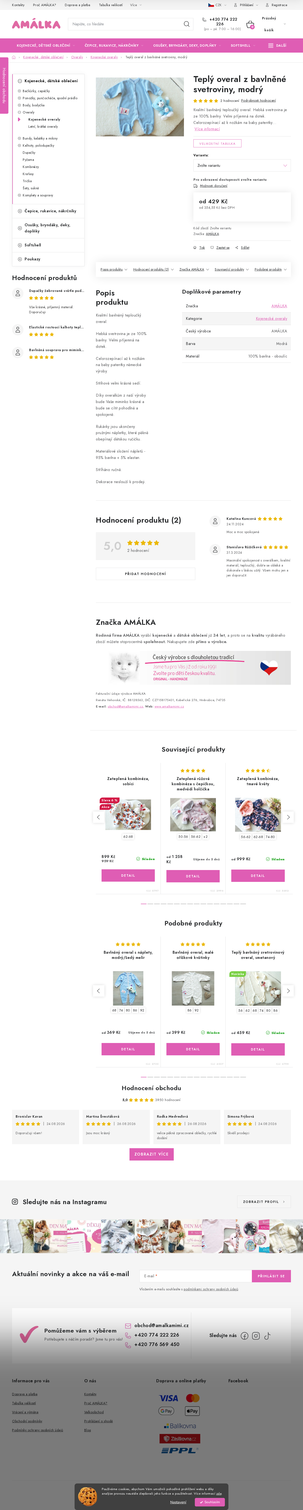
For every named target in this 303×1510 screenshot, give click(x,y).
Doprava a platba (77, 5)
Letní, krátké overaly (43, 126)
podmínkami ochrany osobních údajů (211, 1289)
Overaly (29, 112)
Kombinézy (31, 166)
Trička (27, 181)
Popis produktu (112, 269)
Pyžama (28, 159)
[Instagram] (256, 1336)
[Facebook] (244, 1336)
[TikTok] (267, 1336)
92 (142, 1010)
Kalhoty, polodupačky (38, 145)
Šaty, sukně (31, 188)
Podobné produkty (268, 269)
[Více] (277, 45)
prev (98, 817)
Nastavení (178, 1502)
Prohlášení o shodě (98, 1421)
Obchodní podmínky (27, 1421)
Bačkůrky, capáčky (36, 91)
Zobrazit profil (261, 1201)
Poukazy (32, 259)
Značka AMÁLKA (191, 269)
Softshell (33, 245)
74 (121, 1010)
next (288, 817)
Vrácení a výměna (25, 1412)
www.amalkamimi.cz (169, 706)
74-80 (270, 836)
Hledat (186, 24)
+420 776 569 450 (156, 1344)
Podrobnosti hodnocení (258, 100)
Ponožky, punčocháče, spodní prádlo (50, 98)
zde (219, 1493)
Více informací (207, 129)
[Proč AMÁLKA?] (193, 667)
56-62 (196, 836)
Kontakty (18, 5)
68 (114, 1010)
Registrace (279, 5)
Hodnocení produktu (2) (151, 269)
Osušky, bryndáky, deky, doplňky (48, 228)
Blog (87, 1430)
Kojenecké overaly (44, 119)
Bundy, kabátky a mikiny (40, 138)
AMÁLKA (212, 233)
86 (135, 1010)
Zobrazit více (151, 1154)
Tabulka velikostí (111, 5)
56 (240, 1010)
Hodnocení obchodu (151, 1088)
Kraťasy (28, 174)
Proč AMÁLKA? (44, 5)
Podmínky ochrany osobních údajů (37, 1430)
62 (247, 1010)
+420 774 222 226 (222, 22)
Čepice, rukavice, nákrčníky (50, 211)
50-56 (183, 836)
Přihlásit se (271, 1276)
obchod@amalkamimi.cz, (126, 706)
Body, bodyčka (34, 105)
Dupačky (29, 152)
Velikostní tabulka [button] (217, 143)
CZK (219, 5)
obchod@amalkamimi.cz (161, 1325)
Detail (128, 875)
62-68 (128, 836)
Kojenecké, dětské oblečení (51, 81)
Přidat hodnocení (145, 573)
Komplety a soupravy (38, 195)
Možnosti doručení (213, 185)
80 (128, 1010)
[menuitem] (46, 45)
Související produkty (229, 269)
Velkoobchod (94, 1412)
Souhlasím (212, 1502)
